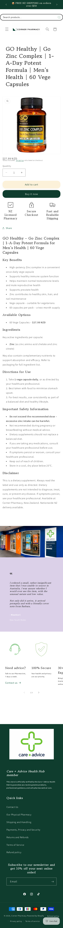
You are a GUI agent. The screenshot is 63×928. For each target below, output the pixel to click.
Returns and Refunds (17, 837)
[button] (6, 29)
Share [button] (9, 228)
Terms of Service (15, 844)
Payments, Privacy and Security (23, 829)
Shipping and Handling (18, 822)
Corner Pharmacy (18, 916)
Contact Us (12, 806)
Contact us (11, 682)
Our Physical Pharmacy (18, 814)
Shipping (20, 160)
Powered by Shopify (35, 916)
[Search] (59, 17)
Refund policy (13, 852)
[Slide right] (38, 692)
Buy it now (31, 194)
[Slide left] (24, 692)
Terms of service (32, 921)
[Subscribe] (52, 881)
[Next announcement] (56, 4)
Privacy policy (16, 921)
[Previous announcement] (6, 4)
